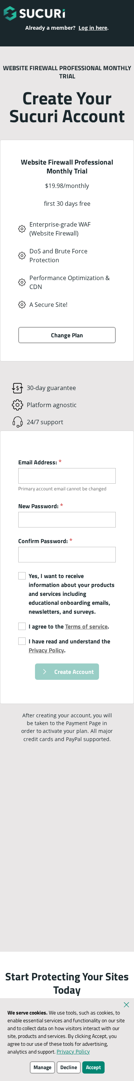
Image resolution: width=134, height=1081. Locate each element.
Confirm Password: (45, 540)
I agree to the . (69, 626)
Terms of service (86, 626)
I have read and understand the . (69, 646)
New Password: (40, 505)
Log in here (93, 27)
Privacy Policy (46, 650)
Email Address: (40, 462)
